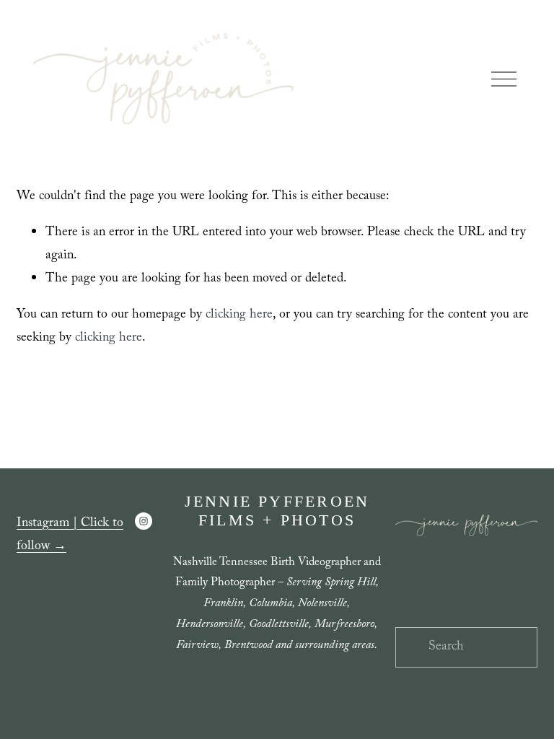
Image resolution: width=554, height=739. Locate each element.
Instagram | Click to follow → (70, 535)
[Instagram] (143, 521)
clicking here (239, 315)
